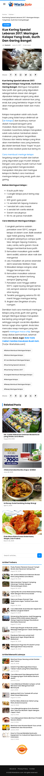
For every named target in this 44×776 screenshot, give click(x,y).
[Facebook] (11, 75)
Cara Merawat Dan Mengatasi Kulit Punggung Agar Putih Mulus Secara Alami (25, 676)
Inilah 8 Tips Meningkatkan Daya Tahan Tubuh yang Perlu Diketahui (24, 668)
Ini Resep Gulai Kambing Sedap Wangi (20, 503)
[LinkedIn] (31, 75)
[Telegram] (26, 75)
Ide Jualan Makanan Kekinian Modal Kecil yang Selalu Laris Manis (21, 435)
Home (4, 14)
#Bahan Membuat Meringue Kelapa (17, 350)
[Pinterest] (36, 75)
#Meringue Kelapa (11, 379)
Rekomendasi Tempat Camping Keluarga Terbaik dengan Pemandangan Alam (23, 584)
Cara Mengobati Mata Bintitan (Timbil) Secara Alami (26, 719)
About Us (12, 769)
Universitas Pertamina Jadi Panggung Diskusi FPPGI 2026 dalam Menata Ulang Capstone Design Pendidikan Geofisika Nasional (26, 619)
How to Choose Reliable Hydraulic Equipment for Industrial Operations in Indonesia (26, 735)
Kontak (32, 769)
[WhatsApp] (21, 75)
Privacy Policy (23, 769)
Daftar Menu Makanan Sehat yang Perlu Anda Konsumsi (24, 702)
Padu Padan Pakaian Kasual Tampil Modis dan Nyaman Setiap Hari (25, 568)
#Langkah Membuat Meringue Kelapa (18, 375)
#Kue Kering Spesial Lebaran (14, 365)
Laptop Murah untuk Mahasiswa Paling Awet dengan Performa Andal (26, 593)
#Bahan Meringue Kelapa (13, 355)
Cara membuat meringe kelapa (18, 154)
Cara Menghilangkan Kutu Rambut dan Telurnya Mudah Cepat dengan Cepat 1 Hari (25, 710)
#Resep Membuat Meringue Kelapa (17, 384)
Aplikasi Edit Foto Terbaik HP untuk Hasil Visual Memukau (24, 694)
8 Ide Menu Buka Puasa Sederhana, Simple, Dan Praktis (19, 537)
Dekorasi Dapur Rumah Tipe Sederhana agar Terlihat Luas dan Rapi (24, 601)
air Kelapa (8, 120)
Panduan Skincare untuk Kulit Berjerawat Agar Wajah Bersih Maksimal (22, 637)
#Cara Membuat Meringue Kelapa (17, 360)
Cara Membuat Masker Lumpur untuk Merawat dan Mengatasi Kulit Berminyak (25, 686)
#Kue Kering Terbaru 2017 (13, 370)
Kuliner (11, 14)
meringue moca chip (19, 331)
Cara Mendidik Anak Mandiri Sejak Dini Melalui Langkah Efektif (26, 610)
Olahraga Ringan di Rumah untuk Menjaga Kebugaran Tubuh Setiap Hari (26, 629)
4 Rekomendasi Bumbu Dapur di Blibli (20, 470)
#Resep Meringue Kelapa (13, 389)
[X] (16, 75)
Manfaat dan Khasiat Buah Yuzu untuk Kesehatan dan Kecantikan (26, 727)
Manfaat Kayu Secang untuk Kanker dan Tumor (25, 660)
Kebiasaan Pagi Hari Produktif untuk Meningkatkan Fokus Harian (25, 646)
